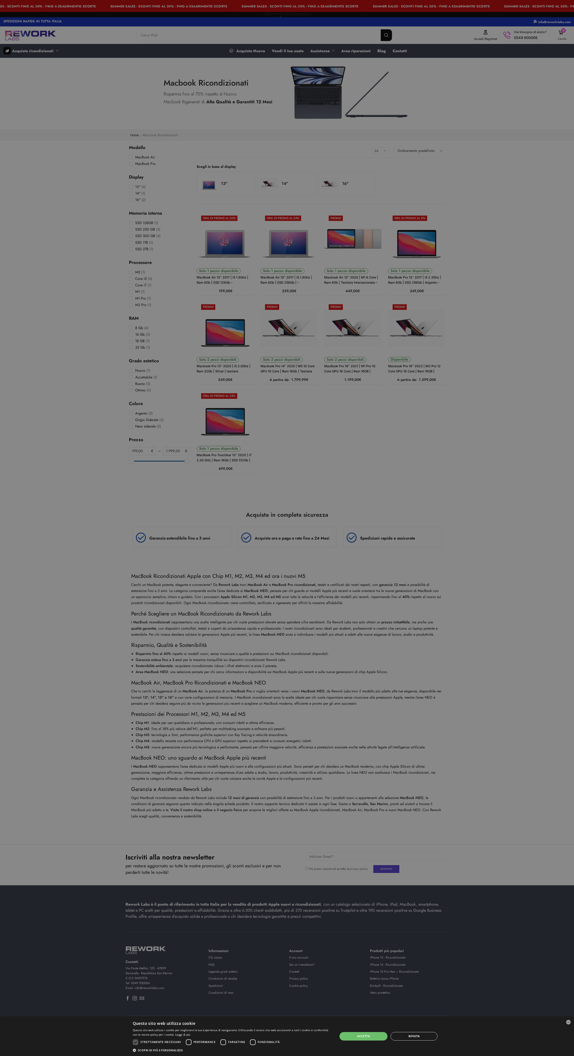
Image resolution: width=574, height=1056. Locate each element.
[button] (232, 1050)
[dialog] (287, 1036)
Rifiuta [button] (414, 1036)
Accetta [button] (363, 1036)
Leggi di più (182, 1035)
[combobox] (568, 1022)
